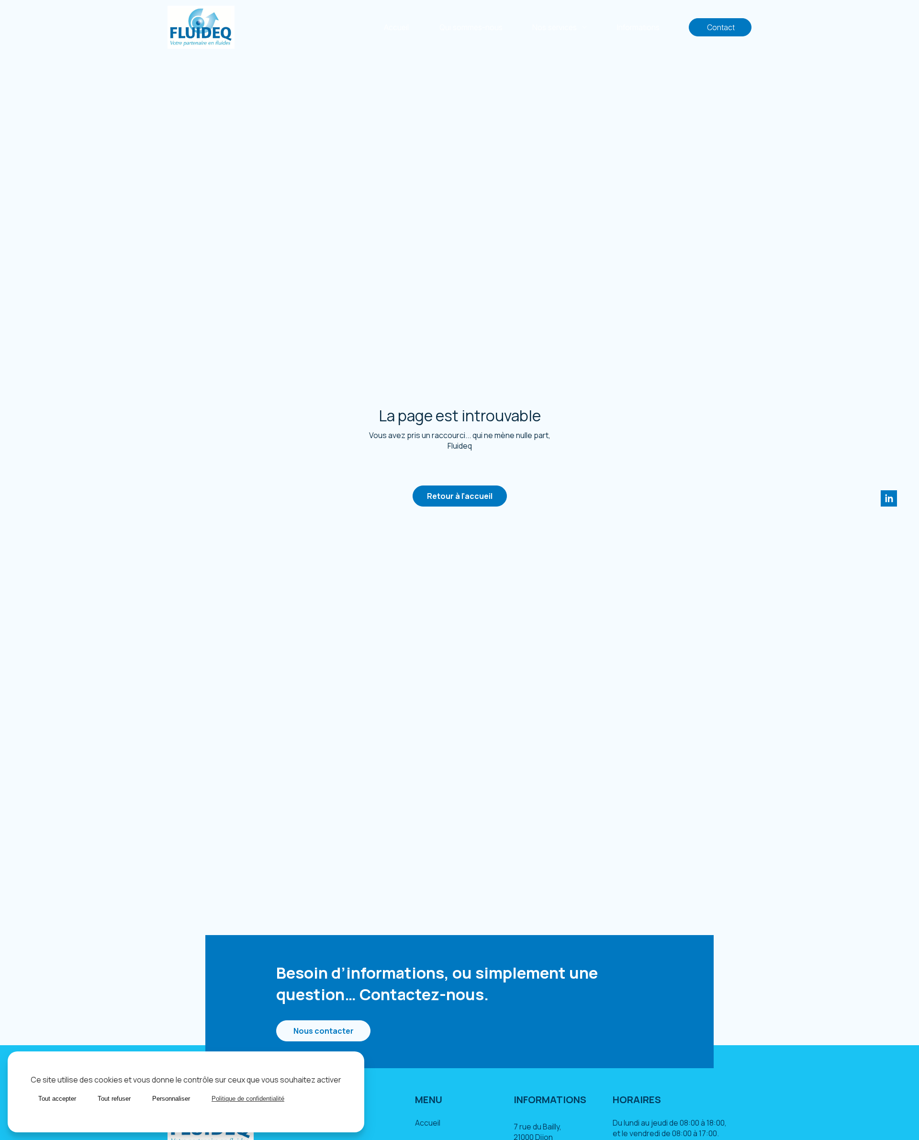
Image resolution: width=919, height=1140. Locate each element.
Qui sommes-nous (471, 27)
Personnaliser (171, 1098)
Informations (638, 27)
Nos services (554, 27)
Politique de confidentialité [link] (248, 1098)
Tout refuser (114, 1098)
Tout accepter (57, 1098)
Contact (720, 27)
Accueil (396, 27)
